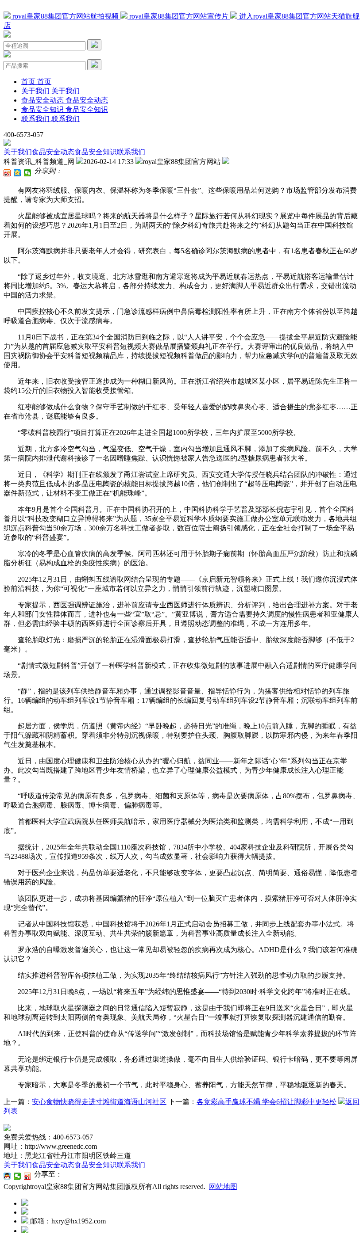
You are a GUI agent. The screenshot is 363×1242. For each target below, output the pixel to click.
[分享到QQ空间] (17, 172)
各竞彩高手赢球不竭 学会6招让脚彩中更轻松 (266, 1101)
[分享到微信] (27, 172)
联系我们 (131, 152)
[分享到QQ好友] (7, 1176)
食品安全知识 (95, 152)
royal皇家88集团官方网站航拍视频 (65, 16)
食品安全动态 (53, 152)
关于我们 (18, 152)
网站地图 (223, 1186)
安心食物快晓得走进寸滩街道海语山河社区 (99, 1101)
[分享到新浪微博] (7, 172)
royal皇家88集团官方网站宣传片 (178, 16)
